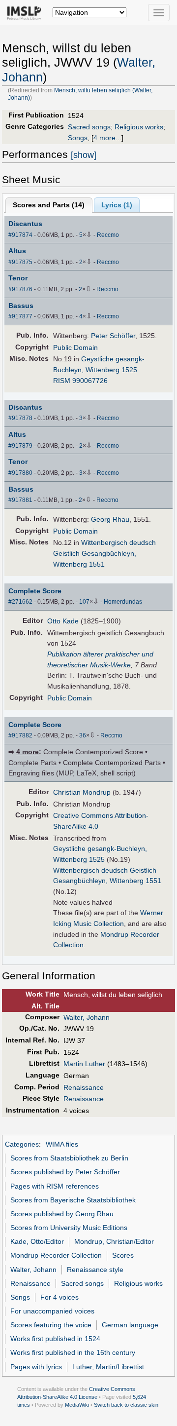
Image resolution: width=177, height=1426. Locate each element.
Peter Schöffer (113, 336)
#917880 (20, 472)
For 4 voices (59, 1297)
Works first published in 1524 (55, 1339)
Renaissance (83, 1087)
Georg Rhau (110, 519)
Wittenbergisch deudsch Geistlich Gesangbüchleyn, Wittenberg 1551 (104, 553)
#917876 (20, 289)
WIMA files (62, 1144)
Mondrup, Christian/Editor (114, 1241)
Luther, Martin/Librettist (108, 1367)
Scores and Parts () (49, 205)
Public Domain (75, 347)
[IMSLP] (26, 12)
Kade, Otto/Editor (37, 1241)
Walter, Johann (86, 1017)
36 (82, 735)
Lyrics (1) (116, 205)
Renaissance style (95, 1269)
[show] (83, 155)
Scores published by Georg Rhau (62, 1214)
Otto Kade (63, 621)
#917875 (20, 262)
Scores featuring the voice (50, 1325)
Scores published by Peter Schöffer (65, 1172)
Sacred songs (89, 127)
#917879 (20, 445)
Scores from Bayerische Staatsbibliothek (73, 1200)
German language (130, 1325)
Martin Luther (84, 1064)
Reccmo (108, 234)
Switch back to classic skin (126, 1405)
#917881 (20, 500)
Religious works (139, 127)
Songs (78, 138)
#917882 (20, 735)
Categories (22, 1144)
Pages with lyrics (36, 1367)
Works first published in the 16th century (72, 1352)
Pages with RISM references (54, 1186)
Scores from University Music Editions (68, 1228)
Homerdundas (123, 601)
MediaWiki (77, 1405)
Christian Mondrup (82, 792)
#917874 (20, 234)
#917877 (20, 316)
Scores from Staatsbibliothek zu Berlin (69, 1158)
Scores (123, 1255)
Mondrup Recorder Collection (56, 1255)
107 (84, 601)
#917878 (20, 418)
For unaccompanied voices (52, 1311)
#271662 (20, 601)
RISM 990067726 (80, 381)
